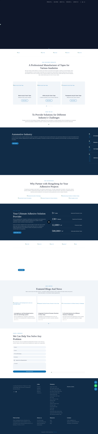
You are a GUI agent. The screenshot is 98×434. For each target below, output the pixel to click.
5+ (53, 213)
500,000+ (56, 231)
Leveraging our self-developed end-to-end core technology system (24, 314)
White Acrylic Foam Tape (49, 95)
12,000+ (56, 225)
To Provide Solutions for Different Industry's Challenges (71, 314)
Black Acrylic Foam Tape (24, 95)
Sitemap (55, 432)
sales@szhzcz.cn (73, 420)
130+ (54, 219)
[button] (48, 48)
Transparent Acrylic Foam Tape (73, 95)
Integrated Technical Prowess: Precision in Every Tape (48, 314)
